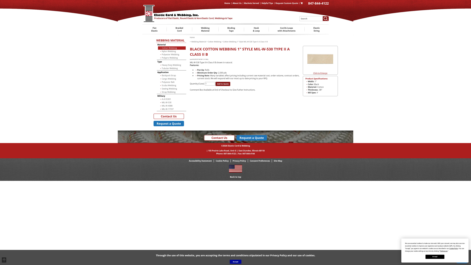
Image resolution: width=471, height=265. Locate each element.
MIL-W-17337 (168, 109)
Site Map (278, 160)
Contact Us (169, 116)
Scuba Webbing (169, 85)
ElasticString (316, 29)
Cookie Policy (222, 160)
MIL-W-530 (166, 102)
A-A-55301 (166, 99)
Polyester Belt (168, 82)
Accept (435, 257)
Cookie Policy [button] (453, 248)
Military (161, 96)
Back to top (235, 177)
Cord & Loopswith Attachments (286, 29)
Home (227, 3)
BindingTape (231, 29)
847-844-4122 (318, 3)
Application (163, 72)
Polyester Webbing (170, 54)
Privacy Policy (239, 160)
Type (159, 61)
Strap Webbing (169, 92)
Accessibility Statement (200, 160)
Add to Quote (223, 84)
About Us (237, 3)
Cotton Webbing (214, 41)
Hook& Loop (256, 29)
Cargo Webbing (169, 78)
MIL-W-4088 (167, 105)
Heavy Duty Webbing (171, 65)
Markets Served (251, 3)
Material (161, 44)
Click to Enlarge (320, 73)
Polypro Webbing (170, 57)
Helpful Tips (267, 3)
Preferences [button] (444, 251)
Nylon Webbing (169, 51)
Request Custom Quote (286, 3)
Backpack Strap (169, 75)
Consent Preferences (260, 160)
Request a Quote (169, 123)
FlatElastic (154, 29)
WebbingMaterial (205, 29)
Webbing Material (198, 41)
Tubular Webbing (170, 68)
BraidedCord (179, 29)
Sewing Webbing (169, 88)
